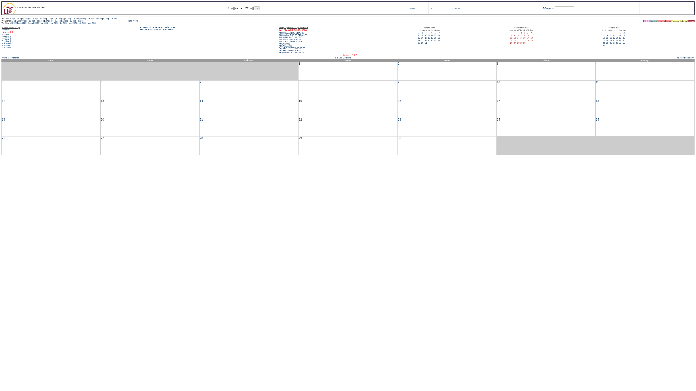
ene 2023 (73, 23)
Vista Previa (111, 21)
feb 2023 (82, 23)
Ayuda (412, 8)
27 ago (20, 19)
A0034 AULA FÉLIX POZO (290, 37)
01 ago (17, 21)
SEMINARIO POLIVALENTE (291, 52)
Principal (5, 30)
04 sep (83, 19)
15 (419, 38)
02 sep (68, 19)
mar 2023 (92, 23)
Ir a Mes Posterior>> (685, 58)
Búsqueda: (548, 8)
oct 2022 (44, 23)
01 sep (59, 19)
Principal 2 (6, 37)
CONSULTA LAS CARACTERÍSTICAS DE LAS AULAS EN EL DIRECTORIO (157, 28)
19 (432, 38)
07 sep (106, 19)
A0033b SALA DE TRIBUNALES (293, 35)
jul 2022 (13, 23)
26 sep (81, 21)
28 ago (27, 19)
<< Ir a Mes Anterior (10, 58)
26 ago (12, 19)
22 (419, 40)
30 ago (43, 19)
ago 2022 (22, 23)
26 (432, 40)
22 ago (40, 21)
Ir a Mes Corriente (343, 58)
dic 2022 (63, 23)
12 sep (65, 21)
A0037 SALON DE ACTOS (290, 42)
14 (439, 35)
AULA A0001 (284, 44)
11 (429, 35)
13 (435, 35)
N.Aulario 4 (6, 48)
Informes (456, 8)
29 (419, 43)
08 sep (114, 19)
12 (432, 35)
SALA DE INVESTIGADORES (292, 48)
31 (426, 43)
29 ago (35, 19)
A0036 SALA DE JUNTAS (290, 39)
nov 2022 (54, 23)
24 (426, 40)
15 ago (32, 21)
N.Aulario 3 (6, 45)
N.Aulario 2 (6, 43)
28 (439, 40)
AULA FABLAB (285, 46)
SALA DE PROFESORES (290, 50)
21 (439, 38)
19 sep (73, 21)
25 (429, 40)
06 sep (99, 19)
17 (426, 38)
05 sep (91, 19)
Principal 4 (6, 41)
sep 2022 (33, 23)
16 (422, 38)
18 (429, 38)
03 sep (76, 19)
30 (422, 43)
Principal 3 (6, 39)
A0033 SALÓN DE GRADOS (291, 33)
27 (435, 40)
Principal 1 (6, 34)
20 (435, 38)
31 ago (50, 19)
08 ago (24, 21)
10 (426, 35)
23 (422, 40)
